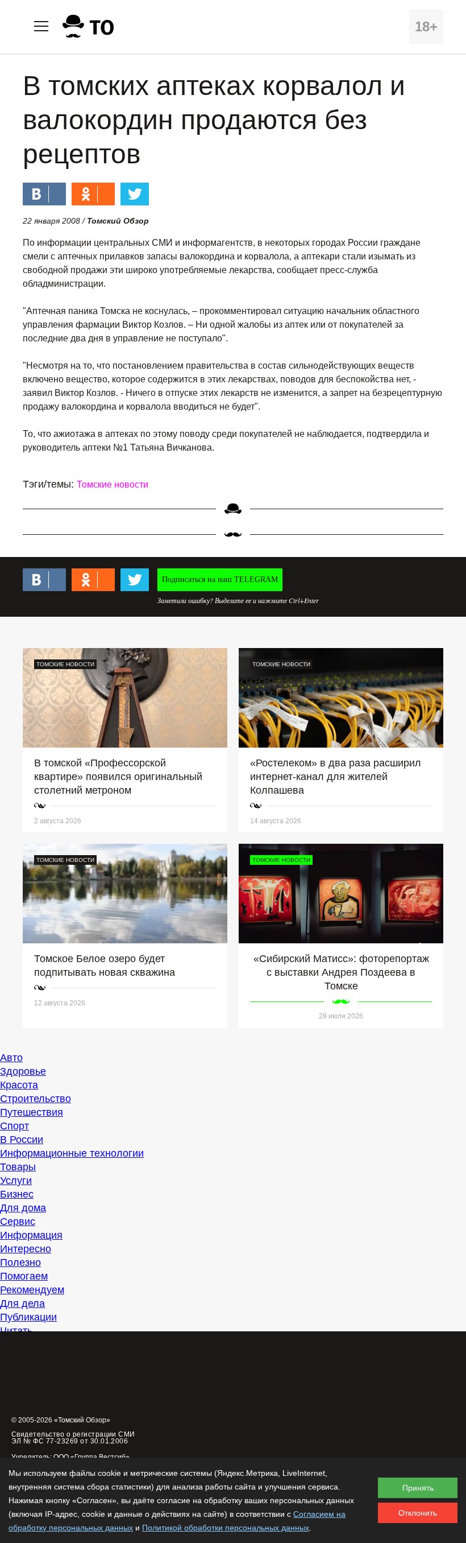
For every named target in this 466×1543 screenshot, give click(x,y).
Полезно (20, 1262)
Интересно (25, 1249)
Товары (18, 1167)
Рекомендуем (32, 1290)
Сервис (17, 1221)
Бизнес (17, 1194)
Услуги (16, 1180)
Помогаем (24, 1276)
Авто (11, 1057)
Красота (19, 1085)
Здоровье (23, 1071)
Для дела (22, 1303)
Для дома (23, 1208)
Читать (16, 1330)
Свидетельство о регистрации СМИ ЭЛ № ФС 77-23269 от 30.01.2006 (73, 1438)
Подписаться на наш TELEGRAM (220, 579)
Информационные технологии (72, 1153)
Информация (31, 1235)
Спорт (14, 1126)
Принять (418, 1487)
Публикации (28, 1317)
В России (21, 1139)
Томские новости (112, 484)
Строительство (35, 1098)
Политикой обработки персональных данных (225, 1527)
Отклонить (417, 1512)
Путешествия (31, 1112)
